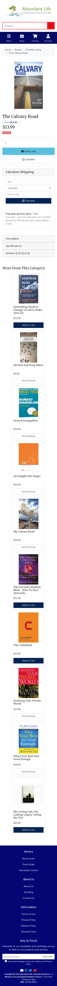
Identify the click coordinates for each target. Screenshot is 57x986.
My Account (28, 858)
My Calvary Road (23, 531)
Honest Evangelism (25, 420)
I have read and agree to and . (29, 962)
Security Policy (28, 931)
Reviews (10, 253)
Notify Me (30, 151)
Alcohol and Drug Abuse (28, 365)
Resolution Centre (28, 870)
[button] (28, 159)
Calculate (29, 200)
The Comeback (22, 645)
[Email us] (21, 970)
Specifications (14, 246)
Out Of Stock (28, 380)
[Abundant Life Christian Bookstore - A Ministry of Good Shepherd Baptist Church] (28, 10)
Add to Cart (28, 325)
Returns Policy (28, 925)
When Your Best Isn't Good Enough (26, 758)
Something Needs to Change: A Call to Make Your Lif (27, 309)
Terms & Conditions (34, 961)
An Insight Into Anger (27, 476)
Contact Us (28, 898)
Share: (7, 122)
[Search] (51, 25)
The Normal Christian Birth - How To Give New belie (27, 590)
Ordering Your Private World (27, 702)
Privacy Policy (29, 919)
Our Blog (28, 892)
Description (12, 238)
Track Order (28, 864)
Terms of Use (28, 914)
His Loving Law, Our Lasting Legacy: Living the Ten (27, 814)
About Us (28, 886)
